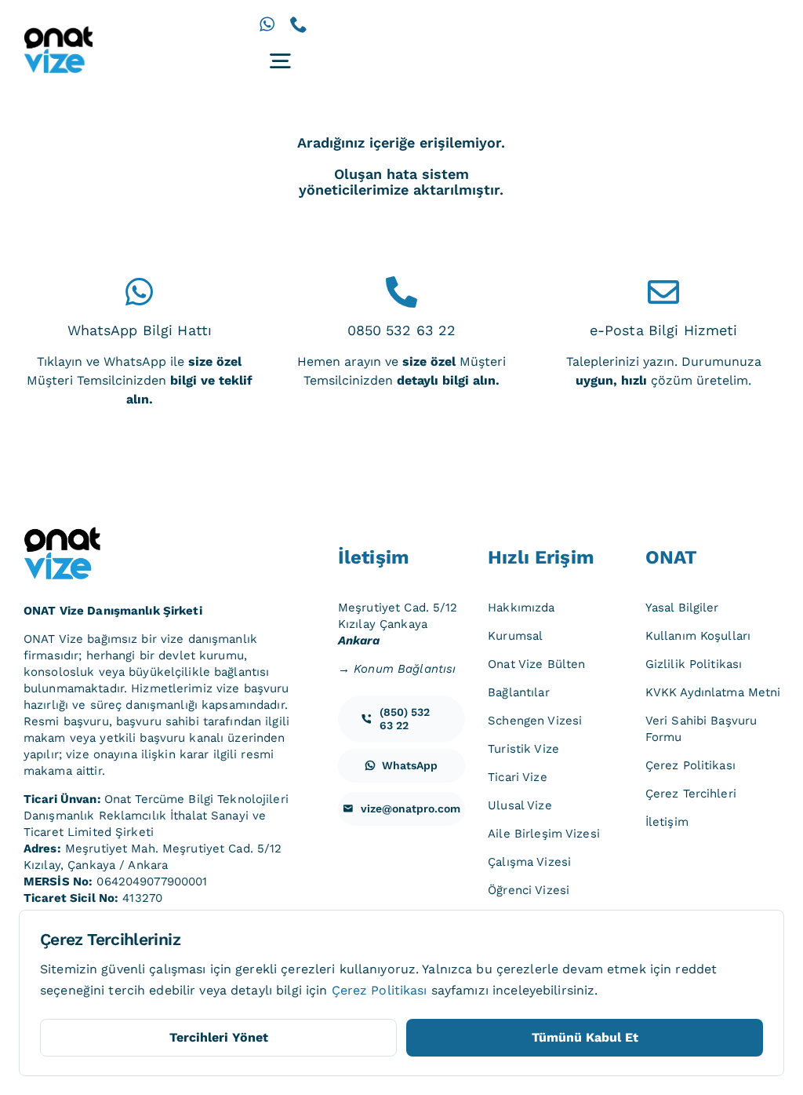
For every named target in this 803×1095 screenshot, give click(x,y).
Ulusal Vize (519, 805)
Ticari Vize (517, 777)
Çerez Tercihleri (690, 794)
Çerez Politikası (690, 765)
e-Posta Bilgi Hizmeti (664, 330)
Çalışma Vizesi (529, 862)
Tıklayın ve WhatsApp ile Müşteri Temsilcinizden (140, 380)
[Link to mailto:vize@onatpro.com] (663, 292)
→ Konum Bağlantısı (397, 669)
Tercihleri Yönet (218, 1037)
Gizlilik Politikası (693, 664)
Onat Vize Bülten (536, 664)
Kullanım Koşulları (697, 636)
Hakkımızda (521, 607)
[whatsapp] (267, 24)
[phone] (298, 24)
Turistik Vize (523, 749)
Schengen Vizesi (535, 721)
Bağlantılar (518, 692)
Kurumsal (515, 636)
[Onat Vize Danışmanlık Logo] (59, 31)
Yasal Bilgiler (682, 607)
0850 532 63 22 (401, 330)
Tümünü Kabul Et (585, 1037)
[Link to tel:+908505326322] (401, 292)
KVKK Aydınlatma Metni (713, 692)
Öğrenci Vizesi (528, 890)
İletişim (667, 822)
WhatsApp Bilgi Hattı (140, 330)
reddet (696, 969)
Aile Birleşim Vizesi (544, 834)
